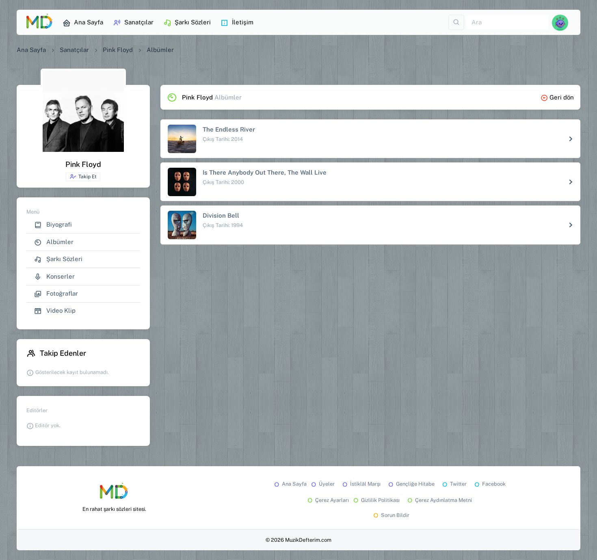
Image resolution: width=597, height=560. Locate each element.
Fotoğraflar (61, 293)
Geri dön (561, 97)
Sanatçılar (139, 22)
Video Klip (60, 310)
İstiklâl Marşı (365, 484)
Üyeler (327, 484)
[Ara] (456, 22)
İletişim (242, 22)
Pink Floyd (118, 49)
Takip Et (87, 176)
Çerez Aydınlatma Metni (443, 500)
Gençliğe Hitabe (415, 484)
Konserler (60, 276)
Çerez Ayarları (332, 500)
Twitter (458, 484)
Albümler (59, 241)
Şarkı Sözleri (193, 22)
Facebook (494, 484)
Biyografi (58, 224)
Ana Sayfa (88, 22)
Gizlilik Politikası (380, 500)
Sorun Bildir (395, 515)
